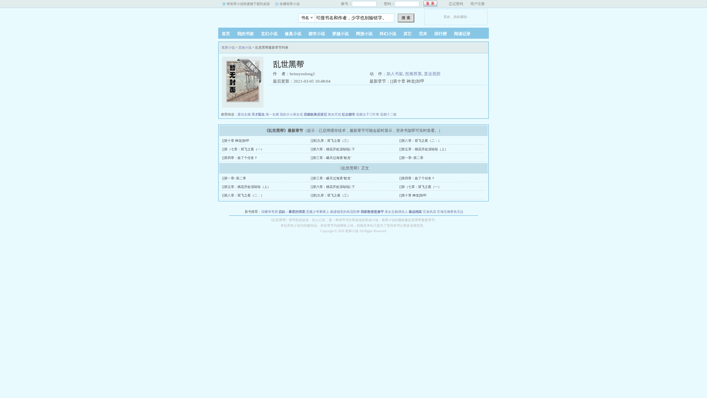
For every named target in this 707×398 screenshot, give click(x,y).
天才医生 (258, 114)
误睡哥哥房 (269, 212)
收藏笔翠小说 (290, 4)
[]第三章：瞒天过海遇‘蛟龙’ (331, 158)
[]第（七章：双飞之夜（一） (243, 149)
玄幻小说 (269, 34)
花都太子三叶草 (367, 114)
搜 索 (406, 17)
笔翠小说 (252, 16)
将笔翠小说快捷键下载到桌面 (248, 4)
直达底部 (432, 74)
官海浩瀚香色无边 (450, 212)
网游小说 (364, 34)
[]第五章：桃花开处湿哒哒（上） (423, 149)
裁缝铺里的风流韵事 (345, 212)
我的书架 (245, 34)
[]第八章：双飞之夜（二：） (420, 141)
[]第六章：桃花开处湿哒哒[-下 (333, 149)
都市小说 (316, 34)
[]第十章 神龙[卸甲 (235, 141)
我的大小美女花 (291, 114)
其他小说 (245, 47)
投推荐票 (413, 74)
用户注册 (477, 4)
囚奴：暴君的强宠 (292, 212)
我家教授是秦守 (372, 212)
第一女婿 (272, 114)
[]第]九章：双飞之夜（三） (330, 141)
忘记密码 (456, 4)
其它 (407, 34)
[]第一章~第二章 (411, 158)
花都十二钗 (388, 114)
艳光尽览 (334, 114)
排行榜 (440, 34)
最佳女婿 (244, 114)
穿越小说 (340, 34)
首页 (226, 34)
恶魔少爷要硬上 (317, 212)
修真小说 (293, 34)
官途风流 (429, 212)
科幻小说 (388, 34)
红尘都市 (348, 114)
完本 (423, 34)
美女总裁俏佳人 (396, 212)
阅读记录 (462, 34)
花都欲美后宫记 (315, 114)
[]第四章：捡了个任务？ (239, 158)
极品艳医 (415, 212)
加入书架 (394, 74)
